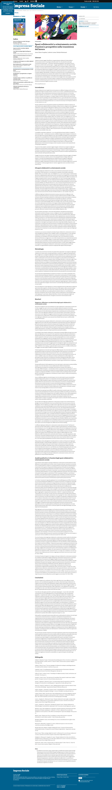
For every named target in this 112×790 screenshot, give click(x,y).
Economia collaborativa (86, 22)
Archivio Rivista (19, 10)
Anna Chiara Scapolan (41, 52)
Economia (86, 21)
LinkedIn (63, 787)
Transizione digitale (86, 23)
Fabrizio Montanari (61, 52)
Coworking (93, 23)
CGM (90, 1)
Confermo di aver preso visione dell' (86, 781)
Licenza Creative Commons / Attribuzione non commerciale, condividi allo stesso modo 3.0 (31, 785)
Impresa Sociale (29, 6)
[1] (68, 424)
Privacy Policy (59, 777)
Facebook (63, 785)
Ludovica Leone (52, 52)
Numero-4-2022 (26, 10)
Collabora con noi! (84, 26)
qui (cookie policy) (5, 9)
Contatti (21, 1)
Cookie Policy (66, 777)
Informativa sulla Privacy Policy (84, 781)
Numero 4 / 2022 (19, 16)
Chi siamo (15, 1)
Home (14, 10)
